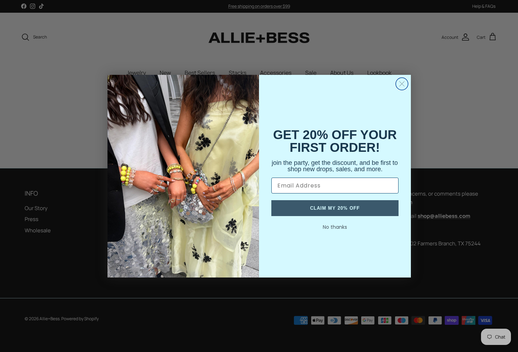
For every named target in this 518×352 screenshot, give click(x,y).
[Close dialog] (402, 84)
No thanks (335, 227)
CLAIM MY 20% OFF (335, 208)
